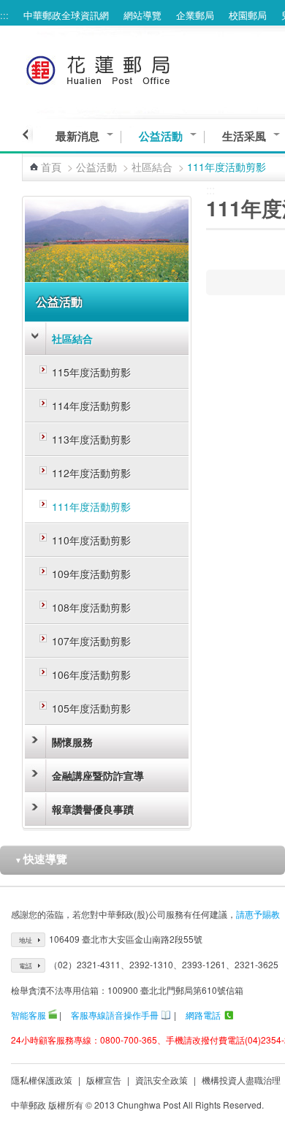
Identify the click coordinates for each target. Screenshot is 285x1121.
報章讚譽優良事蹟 (93, 809)
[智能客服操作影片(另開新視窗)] (52, 1014)
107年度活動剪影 (91, 641)
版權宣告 (103, 1080)
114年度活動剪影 (91, 405)
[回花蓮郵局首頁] (125, 68)
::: (4, 15)
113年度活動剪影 (91, 439)
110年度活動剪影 (91, 540)
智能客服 (28, 1014)
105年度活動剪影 (91, 708)
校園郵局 (248, 15)
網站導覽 (142, 15)
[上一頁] (27, 134)
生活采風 (244, 136)
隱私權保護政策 (41, 1080)
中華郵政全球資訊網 (66, 15)
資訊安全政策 (161, 1080)
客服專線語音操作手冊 (115, 1014)
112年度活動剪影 (91, 473)
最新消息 (77, 136)
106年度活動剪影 (91, 674)
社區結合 (152, 166)
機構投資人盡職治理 (241, 1080)
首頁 (51, 166)
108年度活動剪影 (91, 607)
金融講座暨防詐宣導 (98, 775)
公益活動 (161, 136)
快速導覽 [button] (41, 859)
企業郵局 (195, 15)
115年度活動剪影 (91, 372)
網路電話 (203, 1014)
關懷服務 (72, 741)
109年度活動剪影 (91, 573)
